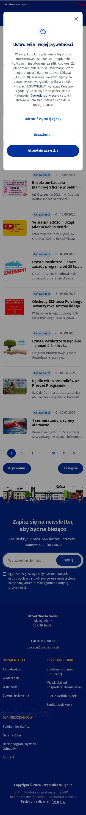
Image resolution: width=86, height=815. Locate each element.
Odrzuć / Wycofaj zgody (43, 119)
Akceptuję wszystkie (43, 151)
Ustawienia (42, 135)
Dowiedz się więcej (43, 96)
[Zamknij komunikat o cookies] (76, 18)
